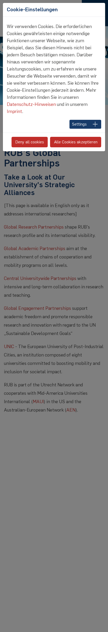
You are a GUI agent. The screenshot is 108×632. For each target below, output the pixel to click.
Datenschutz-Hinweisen (31, 104)
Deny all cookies (29, 141)
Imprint (14, 111)
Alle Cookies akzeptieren (76, 141)
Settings (79, 124)
